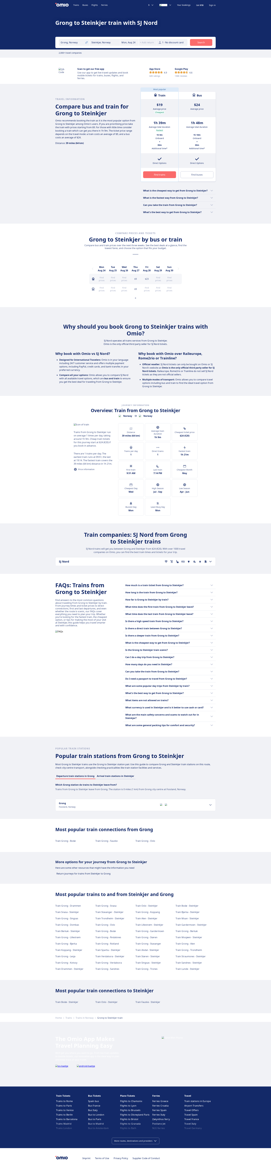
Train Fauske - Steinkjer (148, 1002)
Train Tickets (63, 1095)
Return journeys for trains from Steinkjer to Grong (83, 873)
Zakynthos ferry (161, 1119)
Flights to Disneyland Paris (134, 1114)
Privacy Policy (121, 1158)
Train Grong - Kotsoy (66, 962)
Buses (85, 5)
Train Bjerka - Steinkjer (188, 912)
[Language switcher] (165, 5)
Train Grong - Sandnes (107, 968)
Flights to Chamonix (131, 1101)
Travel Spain (191, 1114)
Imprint (86, 1158)
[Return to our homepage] (64, 5)
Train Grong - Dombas (67, 924)
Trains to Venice (65, 1110)
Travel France (191, 1119)
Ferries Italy (158, 1114)
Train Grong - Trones (147, 968)
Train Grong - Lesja (65, 956)
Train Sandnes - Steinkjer (189, 962)
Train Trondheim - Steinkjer (109, 918)
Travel (187, 1095)
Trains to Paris (64, 1105)
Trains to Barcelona (66, 1119)
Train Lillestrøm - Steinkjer (149, 924)
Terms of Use (102, 1158)
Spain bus (93, 1101)
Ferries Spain (159, 1110)
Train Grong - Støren (146, 937)
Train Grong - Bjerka (66, 943)
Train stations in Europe (197, 1101)
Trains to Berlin (64, 1114)
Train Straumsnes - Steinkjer (191, 956)
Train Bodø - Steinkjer (187, 905)
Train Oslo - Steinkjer (147, 905)
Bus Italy (93, 1110)
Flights (94, 5)
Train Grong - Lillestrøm (68, 937)
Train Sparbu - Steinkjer (107, 950)
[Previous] (92, 268)
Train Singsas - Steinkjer (148, 962)
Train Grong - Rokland (107, 943)
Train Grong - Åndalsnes (108, 937)
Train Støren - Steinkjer (148, 956)
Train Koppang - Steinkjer (68, 950)
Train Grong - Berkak (187, 931)
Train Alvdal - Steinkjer (147, 950)
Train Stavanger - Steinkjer (109, 912)
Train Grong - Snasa (105, 905)
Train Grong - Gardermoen (150, 931)
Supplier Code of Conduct (146, 1158)
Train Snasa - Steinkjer (67, 912)
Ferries (104, 5)
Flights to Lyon (128, 1105)
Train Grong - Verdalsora (108, 962)
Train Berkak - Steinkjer (67, 931)
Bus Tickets (94, 1095)
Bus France (94, 1105)
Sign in (212, 5)
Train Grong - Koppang (148, 912)
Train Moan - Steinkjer (187, 918)
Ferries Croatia (160, 1105)
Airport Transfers (193, 1105)
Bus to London (96, 1114)
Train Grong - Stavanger (148, 943)
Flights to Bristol (129, 1119)
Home (58, 1017)
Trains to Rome (64, 1101)
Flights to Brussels (130, 1110)
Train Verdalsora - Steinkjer (109, 956)
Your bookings (184, 5)
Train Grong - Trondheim (189, 950)
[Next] (178, 268)
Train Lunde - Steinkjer (187, 968)
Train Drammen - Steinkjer (69, 968)
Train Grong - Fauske (106, 840)
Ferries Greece (160, 1101)
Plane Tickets (127, 1095)
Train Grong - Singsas (66, 918)
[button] (129, 42)
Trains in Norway (85, 1017)
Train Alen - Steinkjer (146, 918)
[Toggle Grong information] (210, 805)
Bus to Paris (94, 1119)
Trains (76, 5)
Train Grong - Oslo (145, 840)
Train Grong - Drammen (68, 905)
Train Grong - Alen (185, 943)
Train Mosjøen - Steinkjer (189, 937)
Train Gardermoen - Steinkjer (191, 924)
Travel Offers (191, 1110)
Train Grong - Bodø (65, 840)
